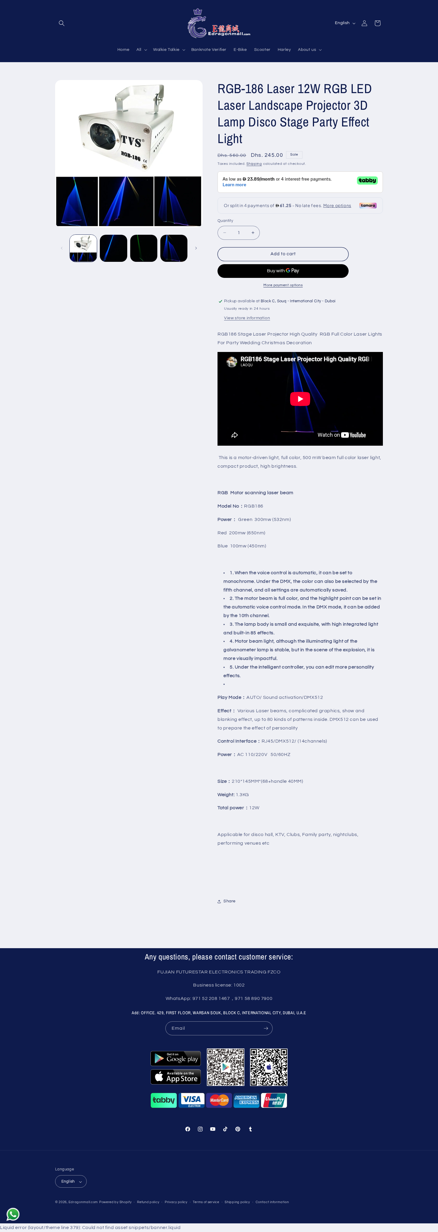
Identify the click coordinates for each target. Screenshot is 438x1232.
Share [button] (229, 901)
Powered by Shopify (115, 1202)
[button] (61, 23)
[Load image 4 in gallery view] (173, 248)
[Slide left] (61, 248)
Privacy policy (176, 1202)
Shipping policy (237, 1202)
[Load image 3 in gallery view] (143, 248)
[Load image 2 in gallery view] (113, 248)
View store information (247, 318)
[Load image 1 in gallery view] (83, 248)
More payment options (283, 285)
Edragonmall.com (83, 1202)
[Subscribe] (265, 1028)
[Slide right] (196, 248)
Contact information (272, 1202)
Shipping (254, 164)
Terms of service (206, 1202)
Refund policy (148, 1202)
